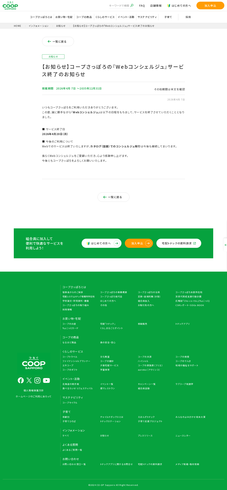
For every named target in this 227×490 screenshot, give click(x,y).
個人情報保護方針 (34, 390)
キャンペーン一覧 (147, 384)
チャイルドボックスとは (111, 416)
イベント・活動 (71, 379)
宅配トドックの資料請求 (177, 243)
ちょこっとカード (70, 328)
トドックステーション (110, 421)
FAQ (142, 5)
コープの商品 (70, 337)
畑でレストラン (107, 388)
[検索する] (132, 5)
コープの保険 (182, 356)
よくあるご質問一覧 (72, 449)
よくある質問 (70, 445)
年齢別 (66, 416)
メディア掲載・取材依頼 (187, 464)
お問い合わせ (70, 459)
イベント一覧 (107, 384)
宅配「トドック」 (107, 323)
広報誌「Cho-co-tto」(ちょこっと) (192, 300)
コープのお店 (69, 323)
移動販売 (142, 323)
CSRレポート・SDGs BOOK (189, 305)
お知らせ (60, 25)
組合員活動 (144, 388)
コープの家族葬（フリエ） (150, 365)
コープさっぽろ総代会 (111, 296)
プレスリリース (145, 435)
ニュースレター (183, 435)
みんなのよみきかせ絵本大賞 (190, 416)
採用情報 (67, 309)
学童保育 (105, 369)
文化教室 (105, 356)
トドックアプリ (182, 323)
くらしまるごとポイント (111, 328)
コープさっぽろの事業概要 (113, 292)
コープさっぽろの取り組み (75, 305)
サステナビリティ (147, 17)
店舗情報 (156, 5)
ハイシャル (143, 361)
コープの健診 (107, 361)
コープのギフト (70, 369)
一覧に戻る (60, 41)
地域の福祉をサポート (186, 365)
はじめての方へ (181, 5)
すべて (65, 435)
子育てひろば (69, 421)
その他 (103, 305)
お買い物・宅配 (71, 319)
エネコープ (67, 365)
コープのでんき (183, 361)
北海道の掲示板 (70, 384)
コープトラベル (70, 356)
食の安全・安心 (108, 342)
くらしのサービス (72, 351)
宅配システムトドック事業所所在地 (78, 296)
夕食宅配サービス (109, 365)
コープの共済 (145, 356)
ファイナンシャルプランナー (76, 361)
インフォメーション (39, 25)
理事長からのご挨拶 (72, 292)
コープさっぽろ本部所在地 (188, 292)
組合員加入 (144, 300)
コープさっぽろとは (74, 287)
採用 (188, 17)
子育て (66, 412)
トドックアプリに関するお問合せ (116, 464)
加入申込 (210, 5)
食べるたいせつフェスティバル (77, 388)
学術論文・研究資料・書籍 (75, 300)
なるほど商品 (69, 342)
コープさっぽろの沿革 (149, 292)
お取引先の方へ (146, 305)
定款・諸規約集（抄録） (149, 296)
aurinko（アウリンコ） (149, 369)
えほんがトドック (146, 416)
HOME (17, 25)
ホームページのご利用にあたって (34, 396)
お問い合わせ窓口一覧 (74, 464)
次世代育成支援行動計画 (188, 296)
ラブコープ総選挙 (184, 384)
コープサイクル (70, 402)
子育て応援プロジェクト (150, 421)
